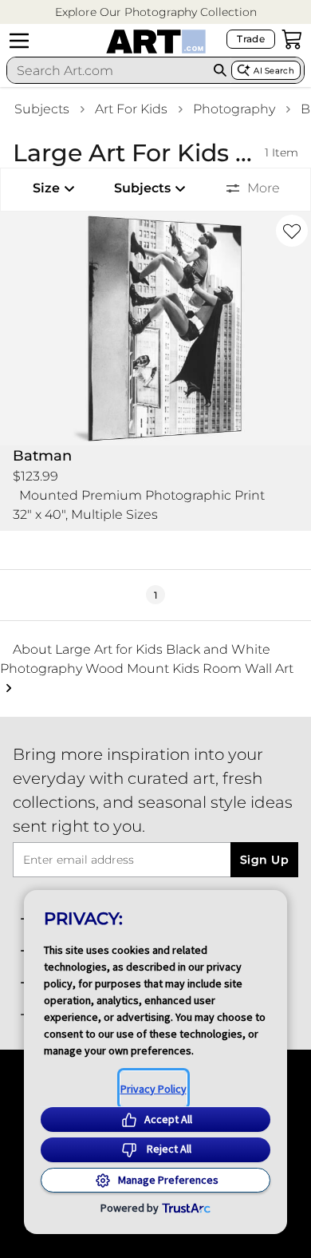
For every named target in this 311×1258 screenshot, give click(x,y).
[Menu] (19, 40)
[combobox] (107, 70)
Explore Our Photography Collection (156, 12)
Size (46, 188)
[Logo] (156, 41)
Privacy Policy (153, 1089)
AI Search (274, 70)
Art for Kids (131, 109)
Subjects (41, 109)
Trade (251, 39)
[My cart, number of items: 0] (292, 39)
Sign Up (264, 860)
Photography (234, 109)
